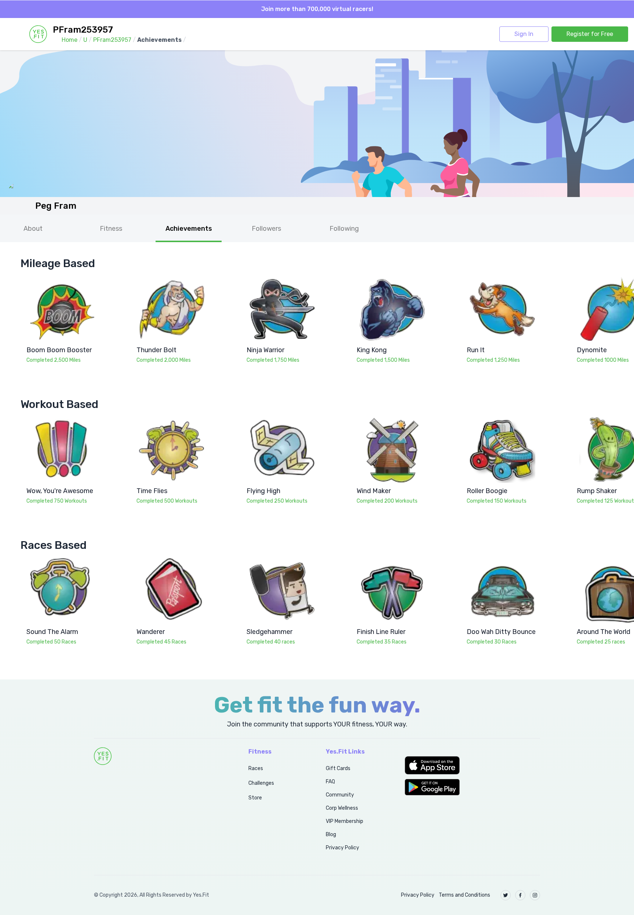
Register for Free (589, 33)
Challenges (261, 783)
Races (255, 768)
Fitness (111, 229)
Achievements (188, 229)
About (33, 229)
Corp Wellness (342, 808)
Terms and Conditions (464, 895)
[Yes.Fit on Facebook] (520, 895)
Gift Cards (338, 768)
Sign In (523, 33)
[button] (472, 765)
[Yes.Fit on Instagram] (535, 895)
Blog (331, 834)
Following (344, 229)
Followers (266, 229)
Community (340, 795)
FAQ (330, 782)
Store (255, 798)
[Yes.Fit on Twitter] (505, 895)
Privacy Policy (342, 848)
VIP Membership (344, 821)
